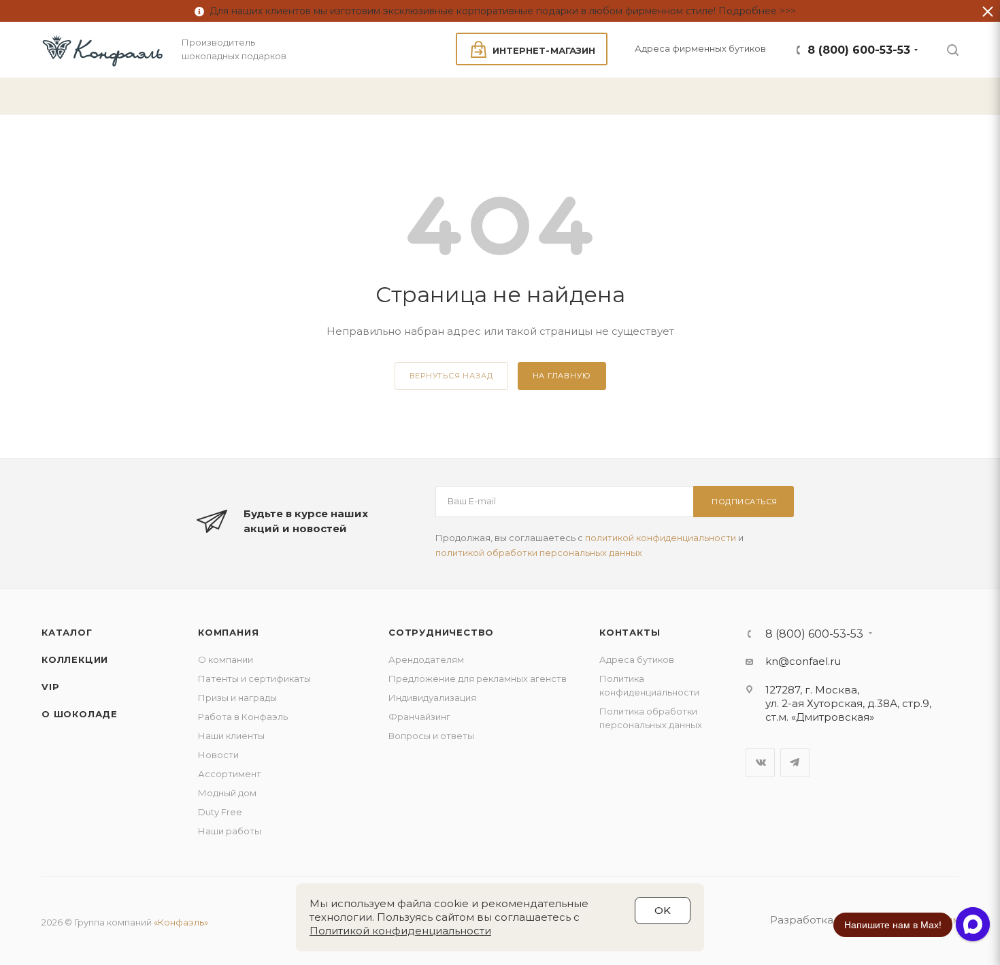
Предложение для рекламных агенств (477, 678)
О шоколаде (79, 713)
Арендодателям (426, 659)
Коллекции (74, 659)
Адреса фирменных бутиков (700, 48)
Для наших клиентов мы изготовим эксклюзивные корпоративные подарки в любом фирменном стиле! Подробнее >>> (500, 11)
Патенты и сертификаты (254, 678)
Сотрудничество (441, 632)
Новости (218, 754)
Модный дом (227, 792)
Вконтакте (760, 762)
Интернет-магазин (544, 50)
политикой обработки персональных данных (538, 552)
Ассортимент (229, 773)
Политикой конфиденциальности (400, 930)
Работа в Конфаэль (243, 716)
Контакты (629, 632)
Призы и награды (237, 697)
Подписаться (745, 501)
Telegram (795, 762)
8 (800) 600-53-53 (858, 50)
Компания (228, 632)
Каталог (67, 632)
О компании (225, 659)
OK (662, 910)
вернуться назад (451, 375)
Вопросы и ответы (431, 735)
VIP (50, 686)
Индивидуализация (432, 697)
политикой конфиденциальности (660, 537)
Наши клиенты (231, 735)
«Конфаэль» (181, 922)
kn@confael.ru (803, 661)
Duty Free (220, 811)
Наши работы (229, 830)
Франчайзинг (419, 716)
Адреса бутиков (636, 659)
